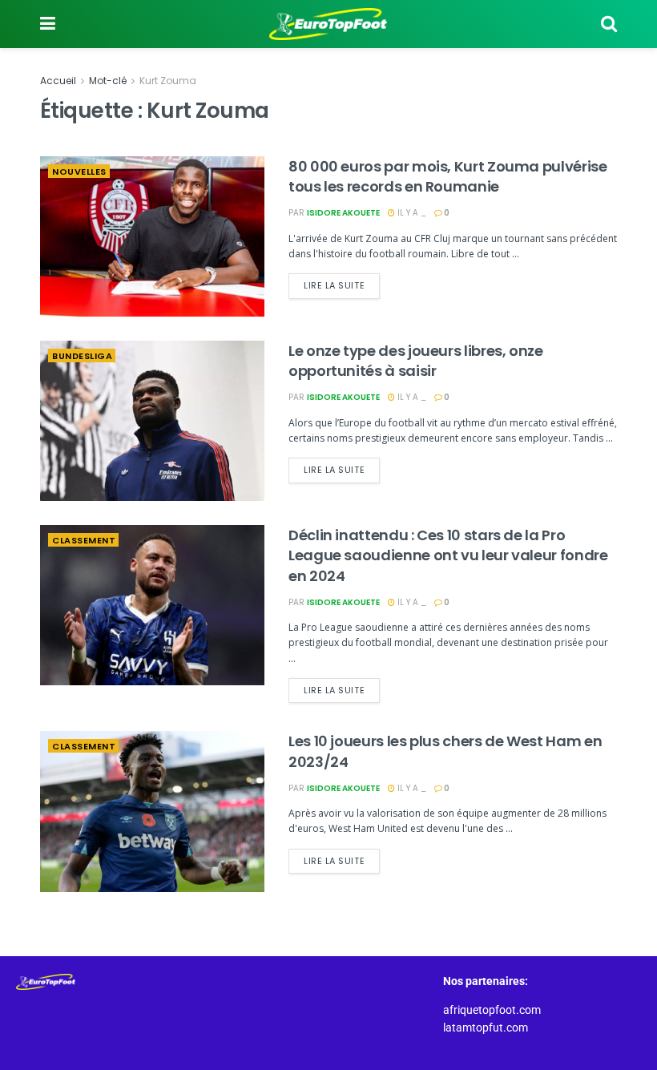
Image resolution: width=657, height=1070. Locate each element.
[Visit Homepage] (328, 24)
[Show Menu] (47, 24)
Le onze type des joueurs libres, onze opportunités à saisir (415, 361)
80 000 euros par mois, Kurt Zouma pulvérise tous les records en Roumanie (447, 176)
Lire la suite (342, 282)
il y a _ (410, 213)
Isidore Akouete (343, 213)
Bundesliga (82, 355)
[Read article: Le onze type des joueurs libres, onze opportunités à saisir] (152, 421)
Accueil (58, 80)
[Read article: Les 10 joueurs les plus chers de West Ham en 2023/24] (152, 811)
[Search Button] (609, 24)
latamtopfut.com (485, 1027)
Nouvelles (79, 171)
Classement (83, 540)
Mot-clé (108, 80)
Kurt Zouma (167, 80)
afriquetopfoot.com (492, 1009)
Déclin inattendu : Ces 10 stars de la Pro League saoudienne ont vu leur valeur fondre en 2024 (448, 555)
